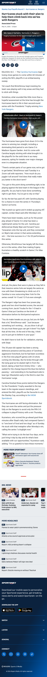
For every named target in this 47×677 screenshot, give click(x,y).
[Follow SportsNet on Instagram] (25, 654)
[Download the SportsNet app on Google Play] (24, 610)
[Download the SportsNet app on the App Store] (8, 610)
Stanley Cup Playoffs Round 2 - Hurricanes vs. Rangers (23, 9)
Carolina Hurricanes (29, 72)
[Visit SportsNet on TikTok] (32, 654)
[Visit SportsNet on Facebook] (18, 654)
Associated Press (9, 23)
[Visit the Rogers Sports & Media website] (12, 666)
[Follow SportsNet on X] (4, 654)
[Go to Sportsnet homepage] (9, 3)
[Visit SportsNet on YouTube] (11, 654)
